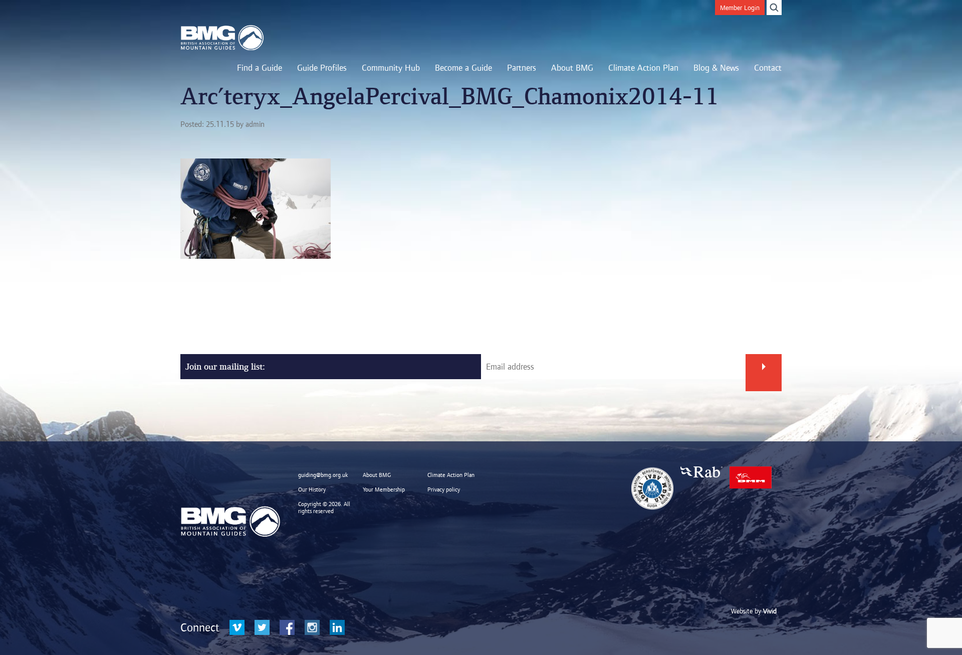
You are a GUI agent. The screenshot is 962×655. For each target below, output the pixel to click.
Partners (521, 68)
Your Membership (384, 489)
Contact (768, 68)
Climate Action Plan (643, 68)
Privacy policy (443, 489)
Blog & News (716, 68)
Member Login (740, 8)
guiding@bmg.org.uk (323, 474)
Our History (312, 489)
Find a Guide (259, 68)
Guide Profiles (322, 68)
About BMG (572, 68)
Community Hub (391, 68)
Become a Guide (463, 68)
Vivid (770, 611)
